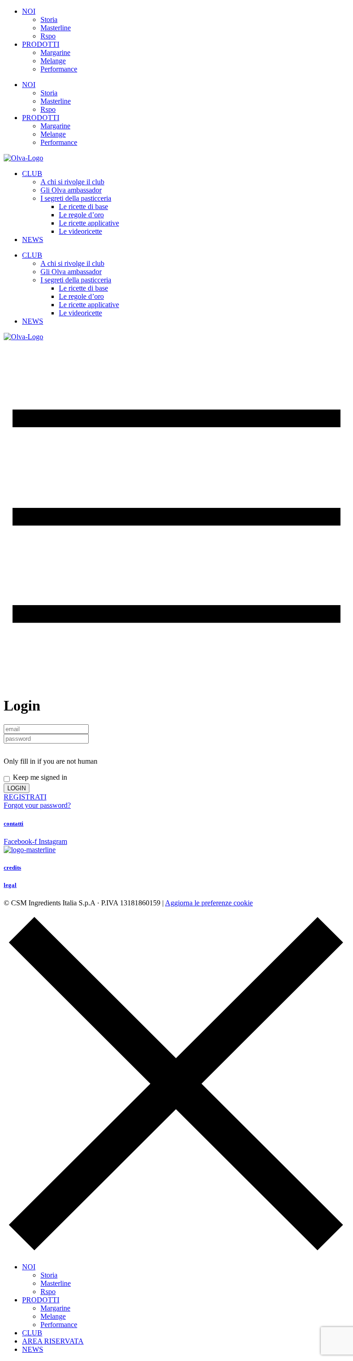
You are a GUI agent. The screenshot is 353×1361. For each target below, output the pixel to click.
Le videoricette (80, 231)
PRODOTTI (40, 44)
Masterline (55, 28)
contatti (13, 823)
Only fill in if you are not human (50, 761)
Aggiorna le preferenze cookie (209, 903)
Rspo (48, 36)
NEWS (32, 239)
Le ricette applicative (89, 223)
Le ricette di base (83, 206)
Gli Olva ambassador (71, 190)
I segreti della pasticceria (75, 198)
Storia (48, 19)
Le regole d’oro (81, 215)
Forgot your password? (37, 805)
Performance (58, 69)
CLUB (32, 173)
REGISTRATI (25, 797)
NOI (28, 11)
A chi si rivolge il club (72, 182)
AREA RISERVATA (53, 1341)
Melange (53, 61)
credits (12, 867)
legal (10, 885)
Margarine (55, 52)
